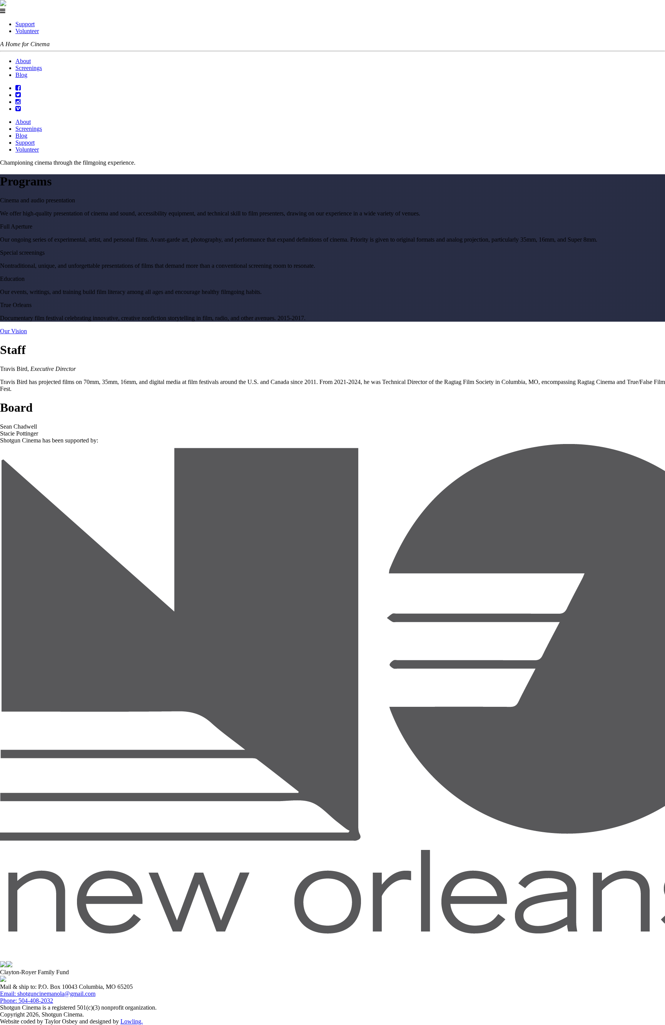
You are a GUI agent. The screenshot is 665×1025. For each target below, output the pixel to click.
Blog (21, 75)
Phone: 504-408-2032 (26, 1000)
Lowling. (131, 1021)
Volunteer (27, 31)
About (23, 61)
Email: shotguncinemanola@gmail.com (47, 993)
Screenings (28, 68)
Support (25, 24)
